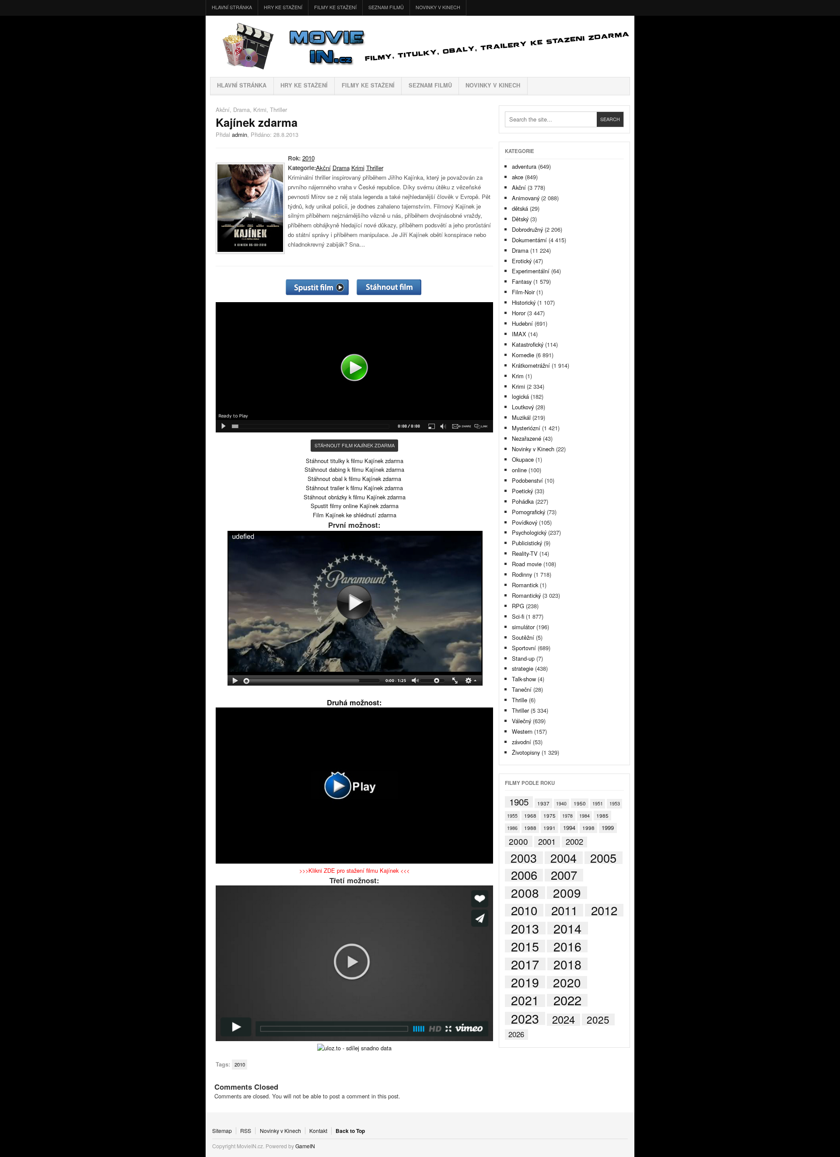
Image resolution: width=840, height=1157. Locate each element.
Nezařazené (526, 438)
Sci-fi (518, 616)
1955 (512, 815)
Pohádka (523, 501)
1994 (569, 827)
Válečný (521, 721)
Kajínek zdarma (257, 122)
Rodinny (522, 574)
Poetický (522, 491)
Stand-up (523, 658)
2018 (567, 964)
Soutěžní (523, 637)
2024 (563, 1019)
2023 (525, 1018)
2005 (603, 857)
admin (239, 134)
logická (520, 396)
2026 (516, 1034)
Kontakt (318, 1130)
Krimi (259, 109)
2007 (564, 875)
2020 (567, 982)
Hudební (522, 323)
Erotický (522, 261)
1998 (588, 827)
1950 (580, 803)
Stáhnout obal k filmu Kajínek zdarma (354, 478)
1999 (608, 827)
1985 (602, 815)
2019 (525, 982)
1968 (530, 815)
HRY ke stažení (283, 7)
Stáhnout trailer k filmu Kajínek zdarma (354, 488)
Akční (223, 109)
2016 (567, 946)
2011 (564, 910)
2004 (563, 857)
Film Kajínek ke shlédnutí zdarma (354, 515)
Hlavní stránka (232, 7)
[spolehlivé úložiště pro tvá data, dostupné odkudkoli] (354, 1048)
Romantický (526, 595)
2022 (567, 1000)
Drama (241, 109)
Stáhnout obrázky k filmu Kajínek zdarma (355, 497)
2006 (524, 875)
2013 (525, 928)
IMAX (519, 334)
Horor (518, 313)
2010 (308, 158)
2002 (574, 841)
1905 (518, 802)
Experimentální (531, 271)
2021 (525, 1000)
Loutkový (523, 407)
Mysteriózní (526, 428)
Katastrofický (527, 344)
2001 (547, 841)
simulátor (523, 627)
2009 (567, 892)
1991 (549, 827)
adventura (524, 166)
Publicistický (527, 543)
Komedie (523, 355)
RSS (245, 1130)
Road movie (527, 564)
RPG (518, 606)
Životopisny (526, 752)
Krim (518, 376)
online (519, 470)
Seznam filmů (386, 7)
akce (517, 177)
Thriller (278, 109)
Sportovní (524, 648)
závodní (521, 742)
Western (522, 731)
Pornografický (528, 512)
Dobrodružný (527, 229)
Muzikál (521, 417)
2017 (525, 964)
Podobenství (527, 480)
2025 (598, 1019)
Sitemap (222, 1130)
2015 (525, 946)
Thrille (519, 700)
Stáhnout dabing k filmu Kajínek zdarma (354, 469)
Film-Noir (523, 292)
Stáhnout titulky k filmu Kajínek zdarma (354, 461)
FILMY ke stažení (335, 7)
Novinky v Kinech (438, 7)
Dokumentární (529, 240)
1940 (561, 803)
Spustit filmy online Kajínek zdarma (355, 506)
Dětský (520, 219)
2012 (604, 910)
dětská (520, 208)
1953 (614, 803)
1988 (530, 827)
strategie (522, 668)
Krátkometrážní (531, 365)
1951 (597, 803)
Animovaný (525, 198)
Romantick (525, 585)
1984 (584, 815)
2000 (518, 841)
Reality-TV (525, 553)
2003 (524, 857)
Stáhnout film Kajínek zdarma (355, 445)
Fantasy (522, 281)
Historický (524, 302)
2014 (567, 928)
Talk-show (524, 679)
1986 (512, 828)
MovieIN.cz (420, 46)
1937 (543, 803)
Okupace (523, 459)
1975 (549, 815)
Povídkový (524, 522)
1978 (567, 815)
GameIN (305, 1146)
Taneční (522, 689)
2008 (525, 892)
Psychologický (529, 532)
